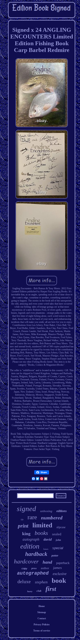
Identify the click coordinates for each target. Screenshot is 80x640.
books (41, 533)
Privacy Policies (42, 624)
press (34, 568)
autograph (31, 539)
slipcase (60, 527)
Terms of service (41, 630)
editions (61, 511)
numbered (52, 517)
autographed (33, 573)
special (57, 548)
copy (24, 568)
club (39, 590)
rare (32, 517)
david (47, 539)
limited (42, 525)
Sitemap (41, 612)
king (26, 533)
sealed (56, 534)
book (59, 580)
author (45, 568)
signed (26, 509)
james (57, 568)
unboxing (46, 511)
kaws (45, 549)
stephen (41, 582)
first (51, 588)
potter (54, 555)
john (58, 539)
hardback (36, 554)
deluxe (24, 581)
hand (47, 562)
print (23, 526)
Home (42, 606)
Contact (42, 618)
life (22, 519)
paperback (63, 563)
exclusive (59, 574)
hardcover (26, 561)
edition (29, 546)
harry (29, 591)
